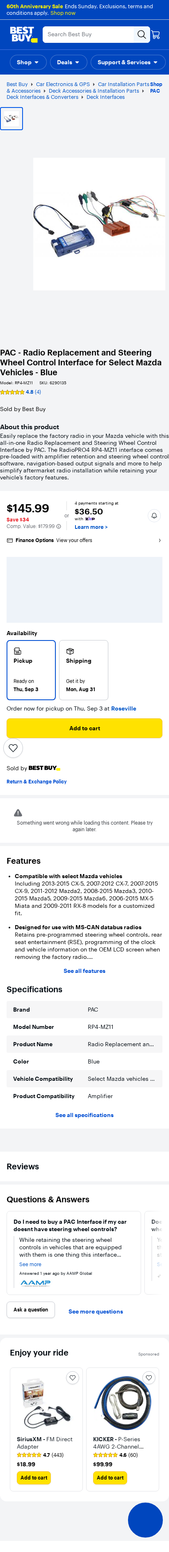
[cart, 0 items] (155, 35)
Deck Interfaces (106, 96)
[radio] (31, 670)
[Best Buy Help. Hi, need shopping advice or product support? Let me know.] (145, 1520)
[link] (40, 1455)
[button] (28, 62)
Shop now (62, 12)
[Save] (13, 748)
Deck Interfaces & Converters (42, 96)
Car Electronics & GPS (63, 84)
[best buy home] (24, 34)
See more (30, 1264)
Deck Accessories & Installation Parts (94, 90)
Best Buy (17, 84)
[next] (159, 1253)
